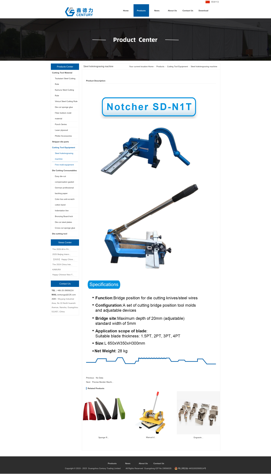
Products (141, 10)
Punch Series (61, 124)
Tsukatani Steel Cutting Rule (65, 81)
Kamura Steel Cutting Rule (64, 93)
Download (203, 10)
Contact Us (188, 10)
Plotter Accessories (63, 136)
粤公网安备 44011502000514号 (192, 468)
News (156, 10)
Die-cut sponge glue (64, 107)
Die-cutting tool (59, 234)
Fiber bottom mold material (63, 116)
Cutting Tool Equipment (63, 147)
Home (126, 10)
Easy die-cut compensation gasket (64, 179)
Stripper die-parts (60, 142)
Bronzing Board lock (64, 216)
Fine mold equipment (64, 165)
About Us (172, 10)
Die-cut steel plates (63, 222)
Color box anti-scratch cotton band (65, 202)
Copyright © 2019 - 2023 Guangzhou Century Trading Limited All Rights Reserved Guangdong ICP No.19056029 (118, 468)
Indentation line (62, 210)
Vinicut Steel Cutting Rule (66, 101)
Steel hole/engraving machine (64, 156)
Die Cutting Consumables (64, 170)
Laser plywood (61, 130)
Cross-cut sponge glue (65, 228)
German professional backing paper (64, 190)
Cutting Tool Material (62, 73)
